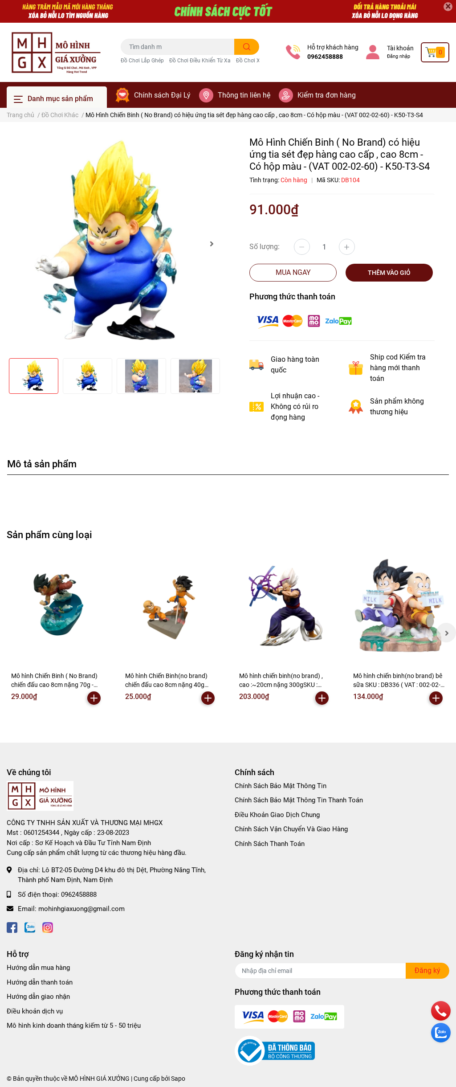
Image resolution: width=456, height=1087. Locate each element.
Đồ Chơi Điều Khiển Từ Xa (200, 60)
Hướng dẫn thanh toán (40, 982)
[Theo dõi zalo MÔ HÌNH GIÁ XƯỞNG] (29, 926)
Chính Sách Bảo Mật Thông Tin (280, 786)
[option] (114, 243)
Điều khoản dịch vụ (35, 1011)
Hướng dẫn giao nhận (38, 997)
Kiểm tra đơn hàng (326, 95)
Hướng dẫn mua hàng (38, 968)
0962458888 (325, 56)
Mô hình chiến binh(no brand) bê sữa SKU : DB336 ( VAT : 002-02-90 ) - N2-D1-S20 (397, 684)
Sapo (178, 1078)
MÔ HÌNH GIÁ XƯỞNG (99, 1078)
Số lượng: (264, 246)
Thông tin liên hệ (244, 95)
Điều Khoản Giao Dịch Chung (277, 815)
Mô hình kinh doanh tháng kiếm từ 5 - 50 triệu (74, 1026)
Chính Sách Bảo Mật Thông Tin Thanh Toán (299, 800)
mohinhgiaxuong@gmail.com (81, 909)
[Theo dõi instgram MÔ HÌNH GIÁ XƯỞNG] (47, 926)
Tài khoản (400, 48)
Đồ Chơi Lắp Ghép (142, 60)
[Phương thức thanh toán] (304, 321)
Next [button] (211, 243)
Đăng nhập (398, 56)
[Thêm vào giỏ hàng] (94, 698)
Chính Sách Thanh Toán (270, 844)
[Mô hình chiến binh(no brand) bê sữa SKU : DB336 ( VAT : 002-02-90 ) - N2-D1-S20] (399, 606)
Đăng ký (427, 970)
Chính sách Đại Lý (162, 95)
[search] (247, 47)
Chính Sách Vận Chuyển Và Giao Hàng (291, 829)
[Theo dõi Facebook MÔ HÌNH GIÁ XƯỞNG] (12, 926)
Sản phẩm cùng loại (49, 534)
